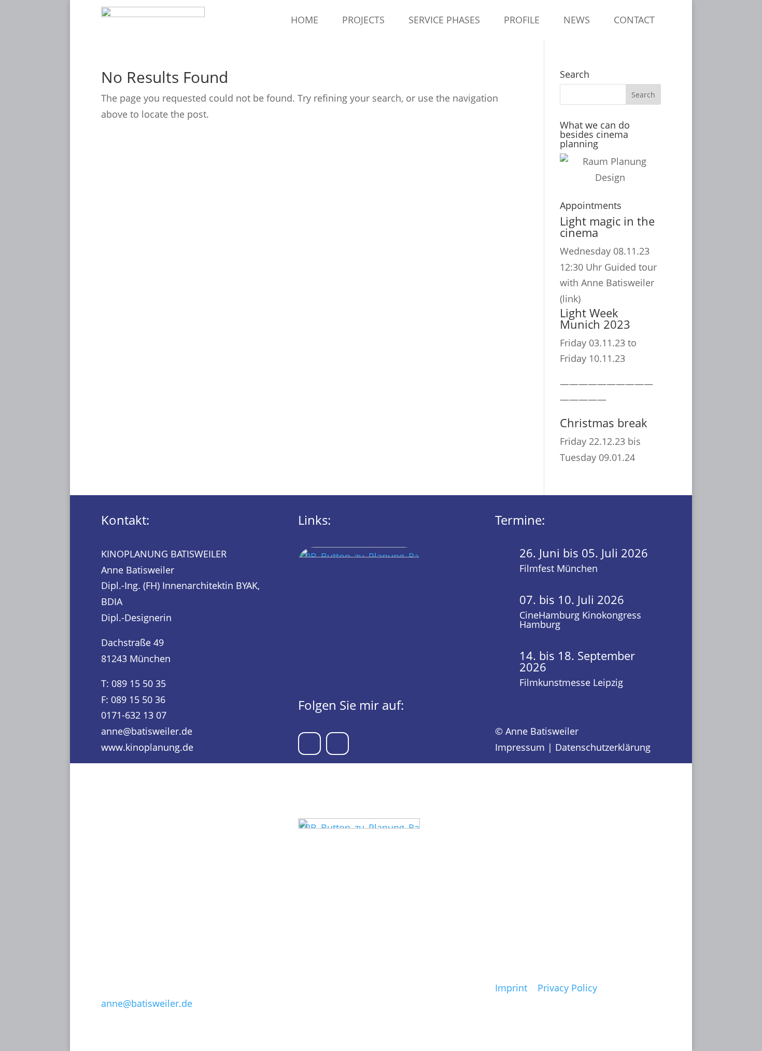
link (570, 298)
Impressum (520, 747)
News (576, 19)
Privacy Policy (567, 988)
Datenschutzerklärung (603, 747)
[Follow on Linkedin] (337, 743)
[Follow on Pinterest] (309, 743)
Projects (363, 19)
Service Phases (444, 19)
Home (304, 19)
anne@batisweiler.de (146, 731)
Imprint (511, 988)
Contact (634, 19)
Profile (522, 19)
